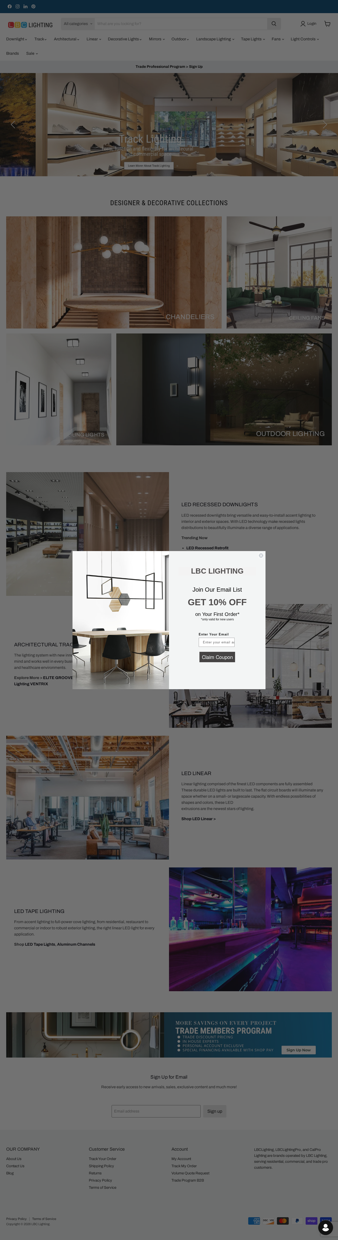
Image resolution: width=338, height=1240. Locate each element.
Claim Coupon (217, 656)
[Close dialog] (261, 555)
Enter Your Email (214, 634)
